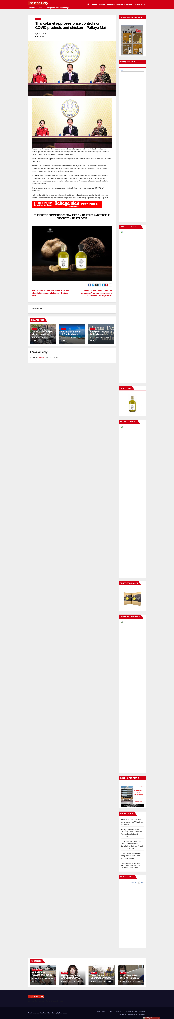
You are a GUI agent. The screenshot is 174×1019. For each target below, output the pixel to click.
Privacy (134, 1011)
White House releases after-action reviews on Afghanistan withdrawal (132, 822)
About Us (104, 1011)
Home (94, 4)
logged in (42, 357)
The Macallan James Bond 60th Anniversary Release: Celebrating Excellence (130, 865)
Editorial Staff (41, 34)
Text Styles (141, 1014)
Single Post (141, 1011)
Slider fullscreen (132, 1014)
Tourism (119, 4)
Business (111, 4)
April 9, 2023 (38, 979)
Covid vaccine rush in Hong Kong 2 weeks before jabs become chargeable (131, 856)
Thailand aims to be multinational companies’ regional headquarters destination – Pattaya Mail (96, 293)
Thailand (101, 4)
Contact (111, 1011)
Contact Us (129, 4)
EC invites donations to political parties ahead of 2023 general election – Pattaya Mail (50, 293)
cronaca (93, 972)
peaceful (64, 972)
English (150, 1017)
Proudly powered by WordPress (37, 1013)
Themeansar (62, 1013)
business (123, 972)
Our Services (127, 1011)
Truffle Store (140, 4)
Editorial (79, 982)
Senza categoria (37, 969)
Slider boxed (122, 1014)
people (38, 19)
